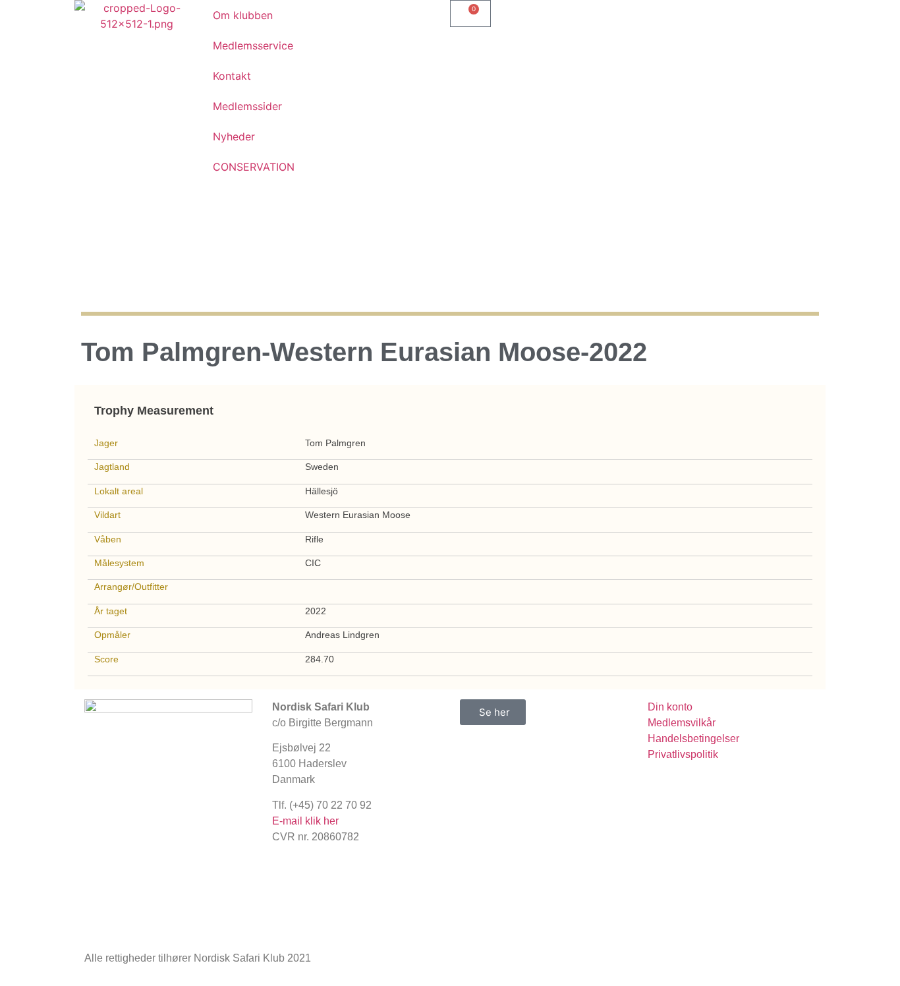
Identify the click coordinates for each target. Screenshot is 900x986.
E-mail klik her (305, 820)
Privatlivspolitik (683, 754)
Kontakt (232, 75)
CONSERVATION (254, 166)
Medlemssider (247, 106)
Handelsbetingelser (693, 738)
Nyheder (234, 136)
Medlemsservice (253, 45)
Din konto (670, 706)
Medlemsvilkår (682, 722)
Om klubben (243, 15)
